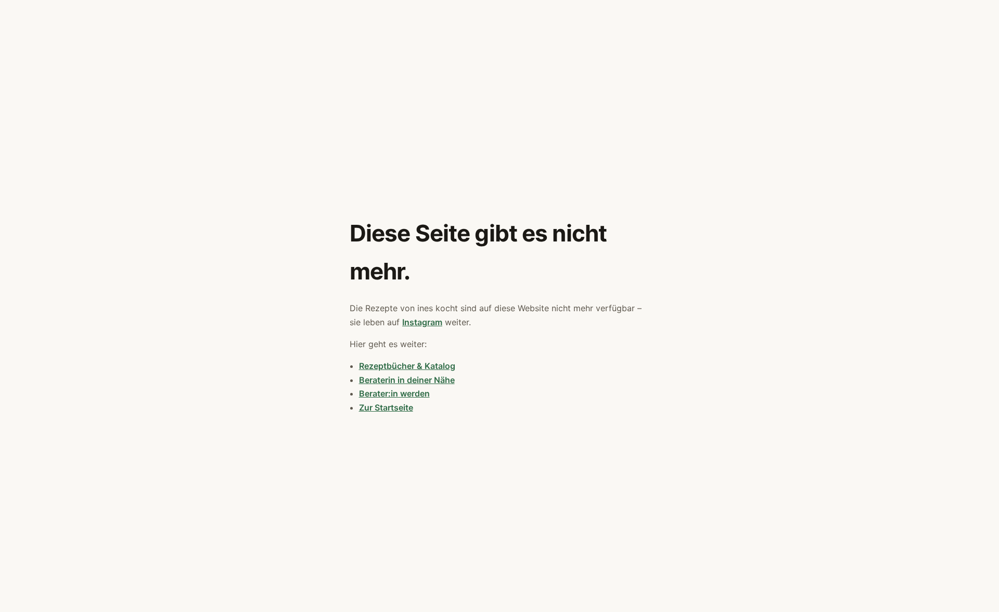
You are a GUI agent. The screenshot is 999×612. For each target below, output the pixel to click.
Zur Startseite (386, 407)
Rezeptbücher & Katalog (407, 366)
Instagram (422, 322)
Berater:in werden (394, 393)
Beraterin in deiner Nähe (407, 380)
